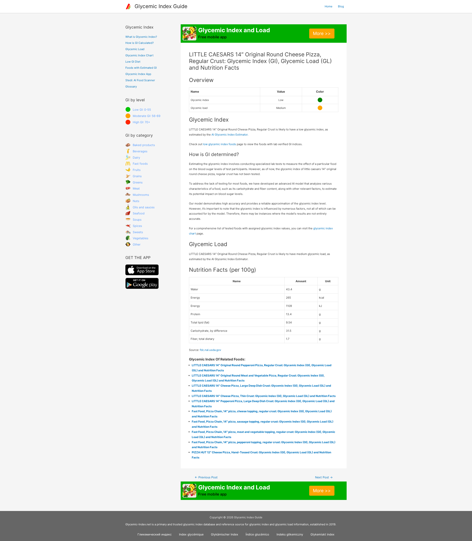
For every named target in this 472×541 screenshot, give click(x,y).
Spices (137, 226)
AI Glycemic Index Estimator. (229, 134)
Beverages (140, 151)
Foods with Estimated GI (141, 67)
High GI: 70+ (141, 122)
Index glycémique (191, 534)
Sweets (138, 232)
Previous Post (206, 477)
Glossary (131, 86)
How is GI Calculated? (139, 43)
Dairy (136, 157)
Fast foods (140, 163)
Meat (136, 188)
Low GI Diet (132, 61)
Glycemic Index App (138, 74)
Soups (137, 219)
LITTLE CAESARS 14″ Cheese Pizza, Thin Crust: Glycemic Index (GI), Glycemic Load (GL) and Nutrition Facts (264, 396)
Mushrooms (141, 195)
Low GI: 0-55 (142, 109)
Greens (138, 182)
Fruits (136, 170)
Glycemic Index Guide (161, 6)
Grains (137, 176)
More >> (322, 33)
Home (328, 6)
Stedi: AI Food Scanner (140, 80)
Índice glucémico (257, 534)
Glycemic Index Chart (139, 55)
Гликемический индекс (155, 534)
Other (136, 244)
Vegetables (140, 238)
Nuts (136, 201)
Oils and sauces (144, 207)
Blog (341, 6)
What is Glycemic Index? (141, 36)
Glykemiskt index (322, 534)
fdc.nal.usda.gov (210, 350)
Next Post (324, 477)
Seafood (139, 213)
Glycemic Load (134, 49)
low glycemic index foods (219, 144)
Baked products (144, 145)
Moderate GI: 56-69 (146, 116)
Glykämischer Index (224, 534)
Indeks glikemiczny (290, 534)
